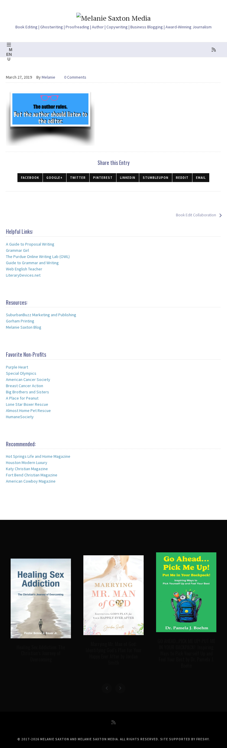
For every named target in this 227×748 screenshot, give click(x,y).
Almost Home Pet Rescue (28, 410)
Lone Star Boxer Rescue (27, 404)
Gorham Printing (20, 321)
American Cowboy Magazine (31, 481)
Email (201, 178)
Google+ (54, 178)
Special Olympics (21, 373)
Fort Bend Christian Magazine (31, 475)
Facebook (30, 178)
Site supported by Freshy (184, 739)
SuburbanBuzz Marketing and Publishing (41, 314)
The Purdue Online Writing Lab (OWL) (38, 256)
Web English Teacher (24, 269)
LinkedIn (127, 178)
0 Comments (75, 77)
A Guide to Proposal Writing (30, 244)
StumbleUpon (155, 178)
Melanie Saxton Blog (23, 327)
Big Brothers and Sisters (27, 392)
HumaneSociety (20, 416)
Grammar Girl (17, 250)
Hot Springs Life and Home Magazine (38, 456)
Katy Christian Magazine (27, 468)
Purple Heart (17, 367)
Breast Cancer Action (24, 385)
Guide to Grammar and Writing (32, 262)
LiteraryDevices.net (23, 275)
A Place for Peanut (22, 398)
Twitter (78, 178)
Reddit (182, 178)
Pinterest (103, 178)
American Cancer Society (28, 379)
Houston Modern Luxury (26, 462)
